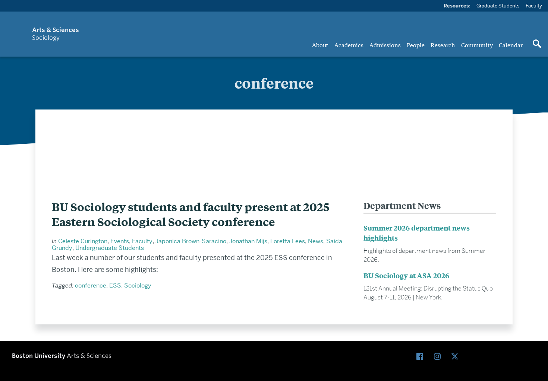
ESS (115, 285)
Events (119, 241)
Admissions (385, 45)
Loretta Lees (287, 241)
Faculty (534, 5)
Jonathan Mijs (248, 241)
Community (477, 45)
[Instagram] (439, 357)
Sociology (137, 285)
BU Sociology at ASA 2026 (406, 275)
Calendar (511, 45)
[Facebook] (421, 357)
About (320, 45)
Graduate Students (498, 5)
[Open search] (537, 44)
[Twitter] (456, 357)
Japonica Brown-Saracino (190, 241)
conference (90, 285)
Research (443, 45)
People (416, 45)
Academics (348, 45)
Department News (402, 205)
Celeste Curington (82, 241)
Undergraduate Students (109, 248)
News (315, 241)
